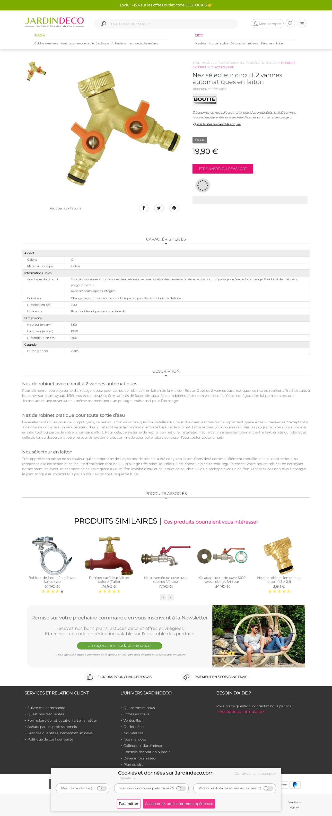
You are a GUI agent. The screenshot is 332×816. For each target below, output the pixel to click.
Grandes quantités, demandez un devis (60, 733)
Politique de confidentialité (50, 739)
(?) (93, 788)
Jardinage (102, 43)
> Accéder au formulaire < (240, 711)
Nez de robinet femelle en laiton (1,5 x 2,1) (279, 579)
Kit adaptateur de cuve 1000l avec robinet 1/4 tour (222, 579)
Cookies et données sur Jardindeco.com (166, 773)
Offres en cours (136, 714)
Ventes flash (133, 720)
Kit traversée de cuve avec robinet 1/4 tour (165, 579)
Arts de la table (218, 43)
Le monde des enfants (143, 43)
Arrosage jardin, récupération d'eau (245, 63)
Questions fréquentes (45, 714)
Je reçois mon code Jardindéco (119, 645)
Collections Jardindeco (142, 745)
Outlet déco (133, 726)
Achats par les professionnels (52, 726)
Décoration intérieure (245, 43)
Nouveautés (133, 733)
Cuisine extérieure (47, 43)
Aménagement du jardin (77, 43)
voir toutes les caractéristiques (218, 124)
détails (126, 778)
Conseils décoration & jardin (147, 752)
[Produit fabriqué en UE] (203, 185)
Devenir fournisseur (140, 758)
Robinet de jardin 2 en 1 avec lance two (52, 579)
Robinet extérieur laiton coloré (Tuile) (109, 579)
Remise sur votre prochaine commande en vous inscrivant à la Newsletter (119, 617)
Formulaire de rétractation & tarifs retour (62, 720)
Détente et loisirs (272, 43)
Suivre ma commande (46, 708)
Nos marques (134, 739)
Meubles (200, 43)
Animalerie (119, 43)
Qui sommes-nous (139, 708)
